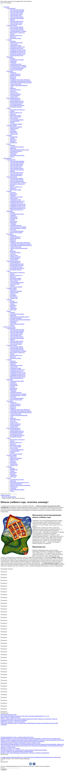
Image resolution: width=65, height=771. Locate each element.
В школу (12, 34)
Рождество (13, 77)
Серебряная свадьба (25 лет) (17, 52)
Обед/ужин (13, 229)
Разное (9, 144)
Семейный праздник (15, 64)
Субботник (13, 62)
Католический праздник (16, 102)
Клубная (12, 219)
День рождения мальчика (17, 18)
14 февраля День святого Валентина (20, 79)
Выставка (12, 141)
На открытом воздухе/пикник (18, 65)
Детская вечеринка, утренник (18, 31)
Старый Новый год (15, 74)
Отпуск (12, 156)
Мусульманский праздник (17, 105)
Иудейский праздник (16, 107)
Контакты (14, 757)
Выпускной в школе (15, 38)
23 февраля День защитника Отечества (20, 81)
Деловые (9, 135)
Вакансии (51, 757)
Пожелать (12, 129)
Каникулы (13, 37)
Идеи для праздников (9, 326)
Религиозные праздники (13, 98)
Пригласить (13, 289)
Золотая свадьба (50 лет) (16, 55)
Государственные (15, 95)
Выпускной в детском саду (17, 32)
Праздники (10, 71)
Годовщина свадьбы (15, 45)
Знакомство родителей (16, 42)
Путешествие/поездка (16, 151)
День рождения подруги (16, 21)
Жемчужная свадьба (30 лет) (17, 54)
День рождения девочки (16, 17)
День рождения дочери (16, 14)
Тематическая (14, 218)
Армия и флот (14, 97)
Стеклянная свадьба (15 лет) (17, 49)
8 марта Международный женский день (21, 82)
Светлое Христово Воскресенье (18, 85)
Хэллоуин (13, 91)
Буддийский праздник (16, 104)
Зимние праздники (15, 75)
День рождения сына (15, 15)
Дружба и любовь (12, 125)
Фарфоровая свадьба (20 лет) (18, 51)
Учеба (8, 108)
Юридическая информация (34, 757)
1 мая (11, 87)
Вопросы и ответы (22, 757)
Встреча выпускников (16, 69)
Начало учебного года (16, 35)
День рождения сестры (16, 22)
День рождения (11, 8)
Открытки (6, 7)
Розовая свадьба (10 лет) (16, 48)
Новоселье (13, 148)
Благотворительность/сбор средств (19, 149)
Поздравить (13, 131)
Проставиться (14, 152)
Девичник (13, 192)
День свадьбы (14, 44)
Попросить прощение (16, 126)
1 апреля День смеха (15, 84)
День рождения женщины (17, 9)
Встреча (12, 301)
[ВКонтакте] (30, 764)
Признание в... (14, 132)
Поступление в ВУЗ (15, 116)
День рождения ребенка (16, 12)
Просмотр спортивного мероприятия (20, 319)
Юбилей (12, 19)
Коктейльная (13, 221)
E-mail (2, 767)
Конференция (14, 136)
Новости (8, 757)
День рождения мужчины (17, 11)
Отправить (3, 769)
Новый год (13, 72)
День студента (14, 92)
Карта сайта (57, 757)
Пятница (12, 58)
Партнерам (45, 757)
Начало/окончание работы (17, 155)
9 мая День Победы (15, 89)
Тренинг (12, 138)
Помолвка (13, 41)
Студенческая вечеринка (16, 68)
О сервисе (3, 757)
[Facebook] (34, 764)
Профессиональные (15, 94)
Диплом (12, 122)
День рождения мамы (16, 24)
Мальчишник (13, 194)
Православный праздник (17, 101)
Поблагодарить (14, 128)
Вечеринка (10, 57)
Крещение (13, 78)
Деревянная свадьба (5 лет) (17, 47)
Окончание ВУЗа (14, 121)
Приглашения (7, 158)
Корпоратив (13, 61)
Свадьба (9, 39)
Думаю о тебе (14, 134)
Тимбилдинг (13, 142)
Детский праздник (12, 25)
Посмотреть (4, 571)
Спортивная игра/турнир (17, 59)
